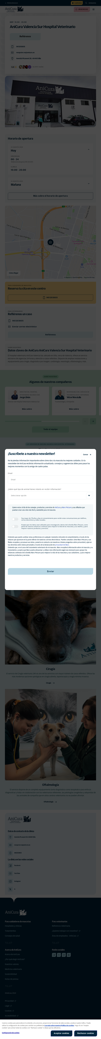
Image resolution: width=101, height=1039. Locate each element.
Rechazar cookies (85, 1033)
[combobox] (50, 495)
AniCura (57, 507)
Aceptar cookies (61, 1033)
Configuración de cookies (10, 1033)
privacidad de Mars (62, 545)
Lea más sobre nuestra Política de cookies (59, 1025)
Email (10, 473)
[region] (50, 1029)
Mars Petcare (66, 507)
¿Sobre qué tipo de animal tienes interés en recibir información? (34, 489)
